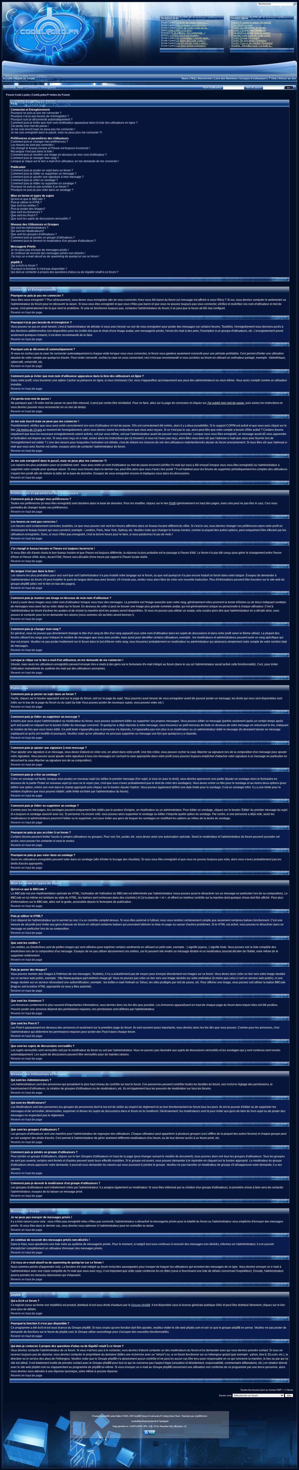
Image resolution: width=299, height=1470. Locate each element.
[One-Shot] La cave (242, 25)
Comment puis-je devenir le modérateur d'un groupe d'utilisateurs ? (53, 240)
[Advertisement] (149, 1451)
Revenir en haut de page (26, 312)
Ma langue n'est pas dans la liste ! (32, 151)
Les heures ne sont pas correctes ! (32, 145)
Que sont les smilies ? (25, 205)
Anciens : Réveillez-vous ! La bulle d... (251, 45)
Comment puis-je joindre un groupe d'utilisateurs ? (43, 237)
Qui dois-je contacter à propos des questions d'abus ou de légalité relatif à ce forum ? (64, 272)
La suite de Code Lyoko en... (192, 22)
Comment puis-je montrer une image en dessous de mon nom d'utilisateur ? (59, 154)
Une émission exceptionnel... (191, 25)
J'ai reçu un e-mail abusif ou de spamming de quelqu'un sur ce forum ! (55, 256)
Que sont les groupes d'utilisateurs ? (34, 234)
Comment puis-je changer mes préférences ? (39, 141)
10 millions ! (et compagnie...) (189, 33)
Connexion (32, 87)
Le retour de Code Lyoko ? (191, 40)
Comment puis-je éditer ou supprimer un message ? (44, 173)
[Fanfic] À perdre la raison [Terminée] (251, 22)
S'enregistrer (47, 87)
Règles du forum (24, 78)
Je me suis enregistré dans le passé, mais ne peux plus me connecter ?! (56, 132)
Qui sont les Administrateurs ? (29, 227)
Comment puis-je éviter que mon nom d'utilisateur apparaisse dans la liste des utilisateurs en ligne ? (74, 122)
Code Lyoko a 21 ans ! (179, 30)
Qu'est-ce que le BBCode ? (28, 199)
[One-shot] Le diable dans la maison (251, 33)
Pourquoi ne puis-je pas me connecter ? (36, 113)
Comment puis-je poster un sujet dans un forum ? (42, 170)
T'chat (273, 78)
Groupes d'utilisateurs (253, 78)
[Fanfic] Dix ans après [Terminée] (249, 40)
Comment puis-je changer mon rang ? (35, 158)
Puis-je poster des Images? (28, 208)
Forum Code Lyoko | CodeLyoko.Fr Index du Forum (38, 94)
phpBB (106, 1416)
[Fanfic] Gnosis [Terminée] (245, 38)
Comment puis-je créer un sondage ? (34, 180)
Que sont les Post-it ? (24, 215)
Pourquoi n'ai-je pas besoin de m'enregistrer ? (40, 116)
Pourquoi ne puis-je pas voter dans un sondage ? (42, 190)
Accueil (7, 78)
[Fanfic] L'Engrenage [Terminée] (248, 30)
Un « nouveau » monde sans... (193, 38)
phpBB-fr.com (201, 1416)
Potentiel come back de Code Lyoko (251, 35)
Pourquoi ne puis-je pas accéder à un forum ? (40, 186)
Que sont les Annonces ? (26, 212)
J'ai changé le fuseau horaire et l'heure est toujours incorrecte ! (50, 148)
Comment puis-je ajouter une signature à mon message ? (47, 176)
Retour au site (287, 78)
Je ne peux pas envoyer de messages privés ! (40, 250)
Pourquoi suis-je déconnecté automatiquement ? (41, 119)
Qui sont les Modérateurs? (27, 231)
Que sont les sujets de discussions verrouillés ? (41, 218)
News (185, 78)
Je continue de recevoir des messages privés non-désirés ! (48, 253)
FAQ (193, 78)
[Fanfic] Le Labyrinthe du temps (248, 27)
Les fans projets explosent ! (191, 45)
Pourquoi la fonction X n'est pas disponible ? (39, 268)
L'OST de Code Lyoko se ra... (192, 27)
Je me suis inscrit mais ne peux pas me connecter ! (43, 129)
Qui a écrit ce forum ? (24, 265)
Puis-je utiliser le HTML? (26, 202)
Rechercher (205, 78)
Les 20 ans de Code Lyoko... (192, 43)
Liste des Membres (225, 78)
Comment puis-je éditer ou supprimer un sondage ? (43, 183)
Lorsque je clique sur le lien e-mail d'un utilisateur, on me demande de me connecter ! (65, 161)
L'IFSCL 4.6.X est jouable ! (184, 35)
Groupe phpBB (140, 1305)
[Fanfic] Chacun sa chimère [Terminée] (252, 43)
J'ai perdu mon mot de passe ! (30, 126)
